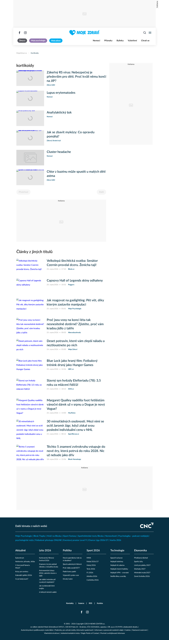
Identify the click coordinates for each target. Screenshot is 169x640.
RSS (90, 603)
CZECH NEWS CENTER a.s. (94, 624)
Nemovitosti (111, 536)
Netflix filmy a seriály (118, 576)
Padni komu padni (69, 572)
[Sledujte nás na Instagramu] (25, 33)
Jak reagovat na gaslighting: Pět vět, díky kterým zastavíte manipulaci (75, 302)
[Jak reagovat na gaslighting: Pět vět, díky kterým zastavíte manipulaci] (30, 306)
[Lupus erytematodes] (30, 98)
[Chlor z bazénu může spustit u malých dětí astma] (30, 177)
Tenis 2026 (91, 569)
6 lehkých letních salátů (48, 592)
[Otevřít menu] (150, 32)
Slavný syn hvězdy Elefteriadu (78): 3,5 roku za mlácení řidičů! (74, 382)
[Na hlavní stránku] (84, 32)
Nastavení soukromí (139, 630)
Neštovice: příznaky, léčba (25, 562)
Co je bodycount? (21, 579)
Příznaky (108, 41)
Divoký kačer (68, 579)
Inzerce (81, 603)
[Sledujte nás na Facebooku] (19, 33)
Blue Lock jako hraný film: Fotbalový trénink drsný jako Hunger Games (72, 363)
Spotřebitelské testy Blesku (91, 536)
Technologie (117, 550)
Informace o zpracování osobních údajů (109, 630)
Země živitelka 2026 (142, 576)
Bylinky (120, 41)
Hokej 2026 (91, 565)
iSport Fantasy (69, 536)
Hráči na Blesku (54, 536)
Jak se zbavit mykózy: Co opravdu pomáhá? (70, 134)
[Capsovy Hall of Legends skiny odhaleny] (30, 286)
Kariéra (100, 603)
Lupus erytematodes (61, 92)
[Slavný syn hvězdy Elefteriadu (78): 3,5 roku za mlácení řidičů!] (30, 386)
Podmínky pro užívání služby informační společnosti (74, 630)
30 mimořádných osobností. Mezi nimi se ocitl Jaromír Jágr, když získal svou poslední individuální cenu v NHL (75, 425)
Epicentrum (19, 558)
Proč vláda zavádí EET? (71, 568)
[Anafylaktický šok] (30, 118)
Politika (67, 550)
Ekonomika (140, 550)
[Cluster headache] (30, 157)
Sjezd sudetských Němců (72, 564)
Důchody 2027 (139, 569)
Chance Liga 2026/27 (98, 540)
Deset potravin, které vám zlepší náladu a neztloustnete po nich (76, 343)
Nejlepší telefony (116, 562)
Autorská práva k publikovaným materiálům (37, 630)
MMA (89, 558)
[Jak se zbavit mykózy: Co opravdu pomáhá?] (30, 138)
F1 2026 (90, 573)
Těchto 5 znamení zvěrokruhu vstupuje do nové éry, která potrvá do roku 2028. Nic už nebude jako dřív (76, 451)
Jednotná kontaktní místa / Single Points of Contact (80, 633)
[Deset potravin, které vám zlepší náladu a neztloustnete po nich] (30, 347)
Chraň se (145, 41)
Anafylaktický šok (59, 112)
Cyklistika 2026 (93, 580)
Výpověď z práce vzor (71, 575)
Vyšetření (132, 41)
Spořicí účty (138, 562)
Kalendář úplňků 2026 (23, 575)
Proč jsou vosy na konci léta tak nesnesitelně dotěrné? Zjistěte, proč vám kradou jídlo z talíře (75, 324)
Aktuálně (20, 550)
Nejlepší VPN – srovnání (119, 573)
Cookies (128, 630)
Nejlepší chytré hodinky (119, 569)
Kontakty (70, 603)
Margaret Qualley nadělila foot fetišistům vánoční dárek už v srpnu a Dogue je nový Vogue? (76, 404)
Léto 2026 (45, 550)
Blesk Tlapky (39, 536)
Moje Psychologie (23, 536)
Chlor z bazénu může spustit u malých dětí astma (76, 174)
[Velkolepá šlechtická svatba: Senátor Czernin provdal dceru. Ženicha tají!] (30, 266)
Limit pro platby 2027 (142, 565)
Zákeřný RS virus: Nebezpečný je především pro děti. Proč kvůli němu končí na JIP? (76, 77)
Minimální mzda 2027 (142, 573)
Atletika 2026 (92, 576)
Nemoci (96, 41)
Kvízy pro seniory (21, 572)
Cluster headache (59, 152)
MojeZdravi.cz (21, 53)
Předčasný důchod (141, 558)
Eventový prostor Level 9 (75, 540)
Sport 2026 (93, 550)
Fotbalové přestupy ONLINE (48, 540)
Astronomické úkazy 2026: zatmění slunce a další (47, 573)
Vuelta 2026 (115, 540)
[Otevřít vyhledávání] (144, 32)
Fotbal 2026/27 (93, 562)
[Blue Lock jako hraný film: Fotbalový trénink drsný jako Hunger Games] (30, 366)
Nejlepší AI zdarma (117, 565)
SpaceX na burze (116, 558)
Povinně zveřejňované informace (112, 633)
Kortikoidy (35, 53)
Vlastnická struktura (51, 633)
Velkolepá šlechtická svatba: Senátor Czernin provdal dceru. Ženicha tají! (72, 263)
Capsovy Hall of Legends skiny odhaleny (75, 280)
